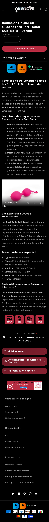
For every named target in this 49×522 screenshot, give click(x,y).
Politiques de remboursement (20, 482)
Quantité (6, 34)
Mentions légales (13, 465)
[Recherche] (40, 9)
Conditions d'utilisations (17, 470)
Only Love (27, 521)
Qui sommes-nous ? (15, 418)
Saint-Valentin (12, 412)
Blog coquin (11, 406)
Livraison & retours (14, 447)
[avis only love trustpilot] (24, 72)
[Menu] (3, 9)
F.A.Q (7, 435)
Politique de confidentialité (18, 476)
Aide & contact (12, 441)
